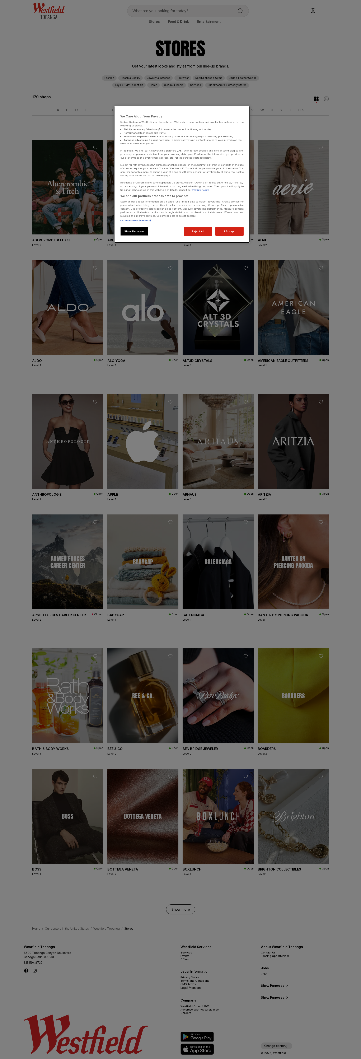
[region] (182, 174)
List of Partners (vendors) (135, 220)
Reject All (198, 231)
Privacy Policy (200, 189)
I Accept (229, 231)
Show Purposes (134, 231)
